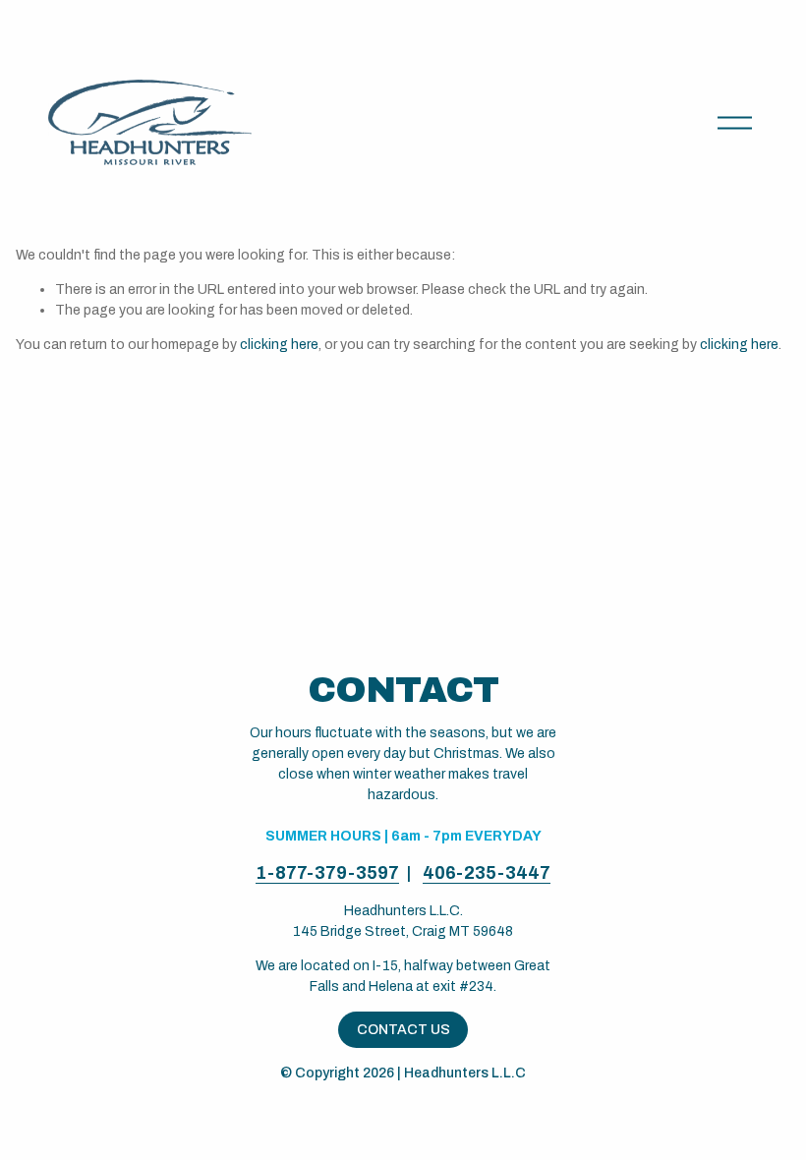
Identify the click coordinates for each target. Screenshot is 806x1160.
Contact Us (403, 1029)
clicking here (279, 344)
